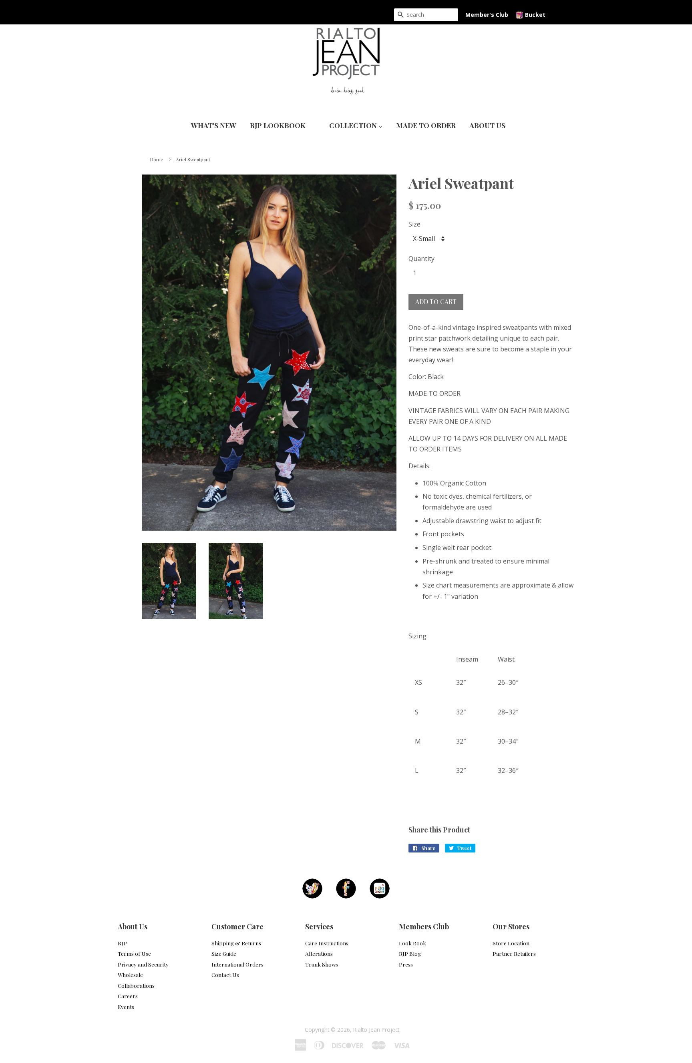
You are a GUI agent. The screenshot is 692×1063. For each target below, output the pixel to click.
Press (406, 964)
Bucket (534, 14)
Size (414, 224)
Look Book (412, 943)
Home (156, 159)
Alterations (319, 953)
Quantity (421, 258)
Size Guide (223, 953)
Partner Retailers (514, 953)
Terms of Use (134, 953)
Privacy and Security (143, 964)
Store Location (511, 943)
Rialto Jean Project (376, 1029)
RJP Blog (410, 953)
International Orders (237, 964)
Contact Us (225, 974)
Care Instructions (326, 943)
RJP (122, 943)
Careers (128, 995)
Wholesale (130, 974)
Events (126, 1006)
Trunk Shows (321, 964)
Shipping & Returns (236, 943)
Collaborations (136, 985)
